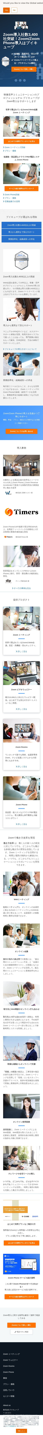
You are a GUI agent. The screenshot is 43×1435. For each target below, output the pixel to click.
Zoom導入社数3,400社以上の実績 (21, 225)
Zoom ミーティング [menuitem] (11, 1354)
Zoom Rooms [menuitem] (8, 1366)
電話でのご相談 (22, 1332)
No (14, 10)
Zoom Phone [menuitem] (8, 1372)
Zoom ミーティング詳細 (15, 147)
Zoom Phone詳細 (12, 195)
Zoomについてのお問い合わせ (21, 431)
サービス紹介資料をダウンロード (21, 188)
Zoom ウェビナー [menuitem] (10, 1360)
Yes (6, 10)
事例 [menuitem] (5, 1378)
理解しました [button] (21, 1431)
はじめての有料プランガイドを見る (21, 141)
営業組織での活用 (12, 201)
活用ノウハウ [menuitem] (8, 1390)
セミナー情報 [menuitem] (8, 1396)
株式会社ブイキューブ (11, 1410)
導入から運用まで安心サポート (21, 232)
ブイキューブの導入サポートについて (21, 349)
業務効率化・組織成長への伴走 (21, 239)
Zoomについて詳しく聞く (24, 69)
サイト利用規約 (10, 1426)
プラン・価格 (10, 151)
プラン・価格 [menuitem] (8, 1384)
